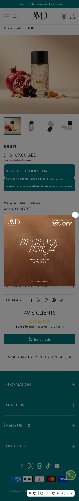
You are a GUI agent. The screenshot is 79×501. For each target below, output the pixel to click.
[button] (51, 493)
